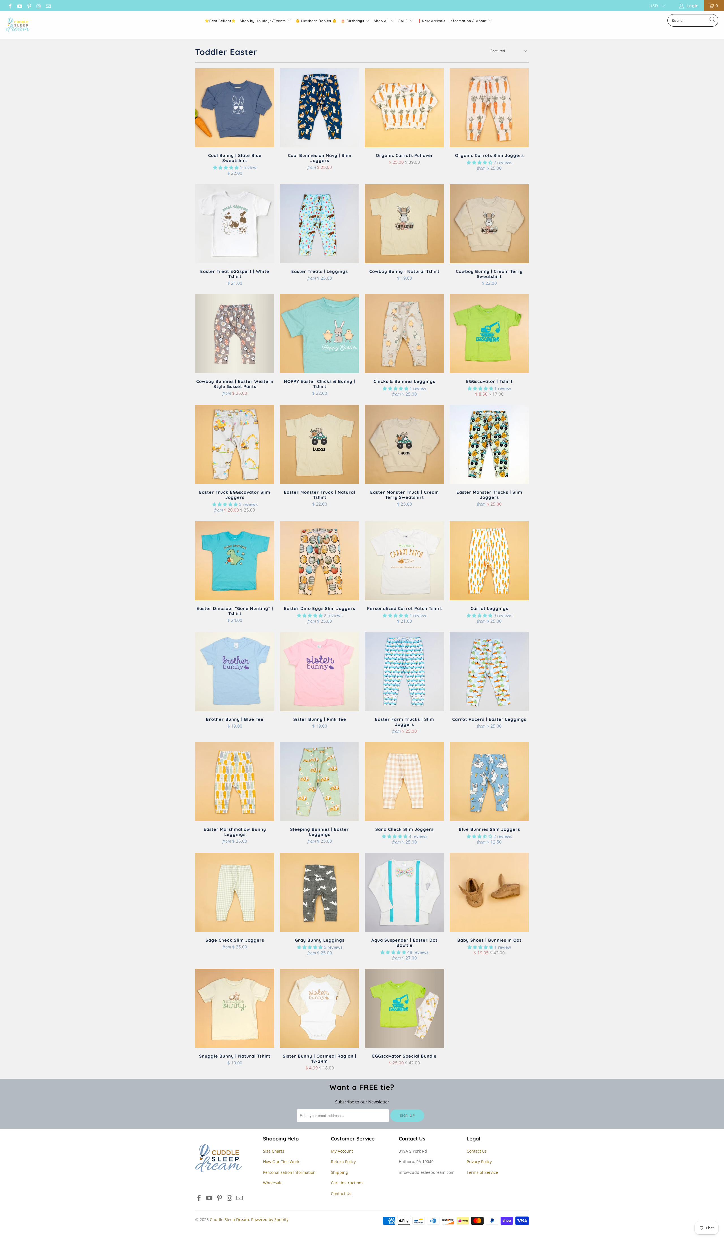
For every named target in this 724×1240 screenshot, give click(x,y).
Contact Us (341, 1193)
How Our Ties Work (281, 1161)
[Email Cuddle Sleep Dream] (48, 5)
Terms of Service (482, 1172)
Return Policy (343, 1161)
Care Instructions (347, 1182)
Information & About (468, 21)
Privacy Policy (479, 1161)
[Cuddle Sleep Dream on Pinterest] (29, 5)
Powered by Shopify (269, 1219)
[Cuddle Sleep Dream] (18, 25)
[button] (226, 167)
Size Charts (273, 1151)
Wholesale (273, 1182)
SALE (403, 21)
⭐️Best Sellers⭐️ (220, 21)
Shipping (339, 1172)
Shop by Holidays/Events (263, 21)
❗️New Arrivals (431, 21)
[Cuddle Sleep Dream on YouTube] (19, 5)
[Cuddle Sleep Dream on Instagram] (38, 5)
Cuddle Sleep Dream (229, 1219)
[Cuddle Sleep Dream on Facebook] (10, 5)
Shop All (381, 21)
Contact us (477, 1151)
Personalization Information (289, 1172)
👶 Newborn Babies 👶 (316, 21)
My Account (342, 1151)
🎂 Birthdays (353, 21)
